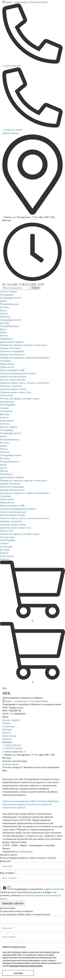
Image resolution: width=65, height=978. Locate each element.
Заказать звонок (10, 132)
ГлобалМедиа (25, 851)
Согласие (55, 888)
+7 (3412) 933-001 (11, 65)
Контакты (7, 738)
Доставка (7, 729)
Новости (6, 732)
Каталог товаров (10, 719)
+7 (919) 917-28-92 (12, 129)
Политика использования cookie (18, 801)
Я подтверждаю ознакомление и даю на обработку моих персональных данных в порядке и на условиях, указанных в (32, 893)
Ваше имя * (6, 860)
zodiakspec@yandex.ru (14, 751)
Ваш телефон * (8, 872)
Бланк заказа (9, 735)
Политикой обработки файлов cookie (25, 965)
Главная (6, 723)
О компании (8, 726)
